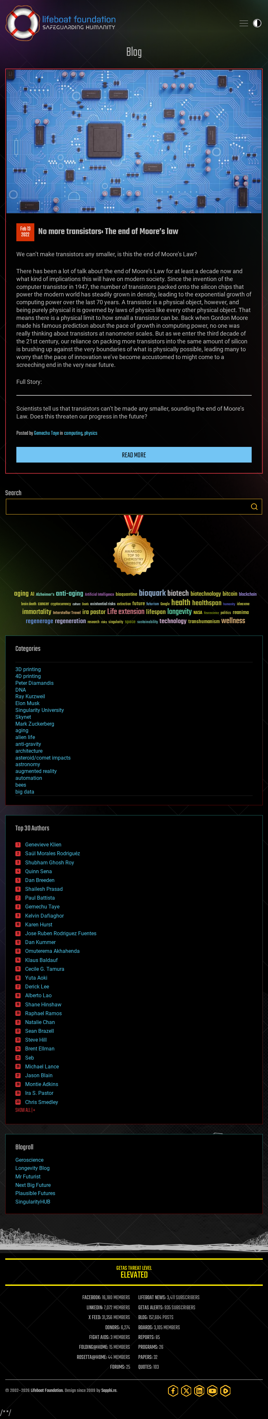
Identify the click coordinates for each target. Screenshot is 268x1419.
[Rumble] (225, 1390)
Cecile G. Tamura (44, 969)
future (138, 604)
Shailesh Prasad (44, 889)
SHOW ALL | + (25, 1110)
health (181, 603)
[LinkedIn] (199, 1390)
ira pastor (94, 612)
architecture (28, 751)
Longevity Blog (32, 1168)
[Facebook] (173, 1390)
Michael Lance (42, 1067)
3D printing (28, 669)
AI (32, 594)
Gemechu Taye (46, 433)
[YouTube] (212, 1390)
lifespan (156, 612)
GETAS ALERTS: (150, 1308)
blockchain (248, 594)
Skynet (23, 717)
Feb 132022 (25, 232)
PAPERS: (145, 1357)
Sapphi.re (108, 1391)
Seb (29, 1058)
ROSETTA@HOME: (92, 1357)
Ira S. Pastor (39, 1093)
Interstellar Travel (67, 613)
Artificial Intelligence (99, 595)
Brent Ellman (40, 1049)
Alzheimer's (45, 594)
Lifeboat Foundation (47, 1391)
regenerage (39, 621)
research (93, 622)
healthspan (207, 603)
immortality (36, 612)
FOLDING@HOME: (93, 1347)
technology (173, 621)
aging (21, 594)
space (130, 621)
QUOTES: (145, 1367)
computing (73, 433)
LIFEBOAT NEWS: (152, 1298)
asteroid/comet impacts (43, 758)
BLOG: (143, 1318)
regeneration (70, 621)
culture (76, 604)
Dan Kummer (40, 942)
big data (24, 792)
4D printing (28, 676)
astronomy (27, 764)
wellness (233, 621)
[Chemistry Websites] (134, 547)
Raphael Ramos (43, 1013)
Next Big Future (33, 1185)
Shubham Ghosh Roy (49, 862)
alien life (25, 737)
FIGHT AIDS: (99, 1337)
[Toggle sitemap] (244, 23)
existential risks (102, 604)
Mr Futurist (28, 1177)
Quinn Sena (38, 871)
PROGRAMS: (148, 1347)
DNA (20, 690)
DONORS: (112, 1328)
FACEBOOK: (91, 1298)
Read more (134, 455)
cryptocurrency (61, 604)
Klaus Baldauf (41, 960)
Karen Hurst (38, 925)
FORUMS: (117, 1367)
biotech (178, 593)
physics (90, 433)
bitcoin (230, 594)
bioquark (152, 593)
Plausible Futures (35, 1193)
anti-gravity (28, 744)
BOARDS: (145, 1328)
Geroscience (29, 1160)
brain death (28, 604)
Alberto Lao (38, 995)
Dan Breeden (40, 880)
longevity (179, 612)
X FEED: (95, 1318)
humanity (229, 605)
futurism (152, 604)
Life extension (125, 612)
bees (20, 785)
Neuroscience (211, 613)
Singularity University (39, 710)
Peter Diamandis (34, 683)
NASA (197, 613)
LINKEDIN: (95, 1308)
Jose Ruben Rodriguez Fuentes (60, 933)
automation (28, 778)
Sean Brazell (39, 1031)
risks (104, 622)
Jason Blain (39, 1075)
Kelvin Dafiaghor (44, 916)
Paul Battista (40, 898)
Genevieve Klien (43, 845)
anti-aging (69, 594)
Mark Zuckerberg (34, 724)
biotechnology (206, 594)
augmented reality (36, 771)
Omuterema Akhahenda (52, 951)
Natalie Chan (40, 1022)
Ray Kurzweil (30, 696)
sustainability (147, 622)
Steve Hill (36, 1040)
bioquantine (126, 594)
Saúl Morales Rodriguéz (52, 853)
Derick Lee (37, 987)
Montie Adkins (41, 1084)
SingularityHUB (32, 1202)
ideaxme (243, 604)
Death (85, 604)
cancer (43, 604)
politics (226, 613)
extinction (124, 604)
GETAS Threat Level (134, 1273)
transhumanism (204, 622)
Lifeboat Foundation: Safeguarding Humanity (117, 23)
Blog (134, 52)
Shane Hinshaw (43, 1004)
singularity (116, 622)
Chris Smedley (41, 1102)
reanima (241, 612)
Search (254, 506)
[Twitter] (186, 1390)
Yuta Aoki (36, 978)
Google (165, 604)
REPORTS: (146, 1337)
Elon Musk (27, 703)
